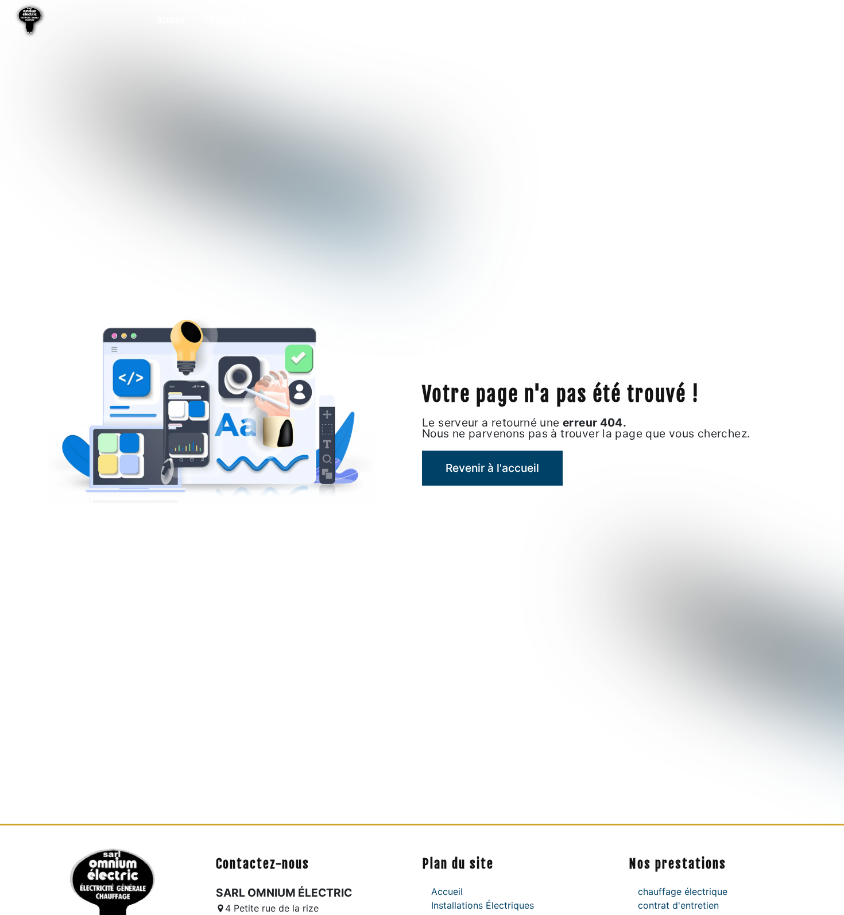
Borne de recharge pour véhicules (627, 20)
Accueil (170, 20)
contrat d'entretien (678, 905)
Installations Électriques (482, 905)
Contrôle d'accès (364, 20)
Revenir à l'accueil (492, 468)
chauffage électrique (682, 891)
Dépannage (290, 20)
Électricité (225, 20)
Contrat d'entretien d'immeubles (480, 20)
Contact (808, 20)
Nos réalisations (742, 20)
